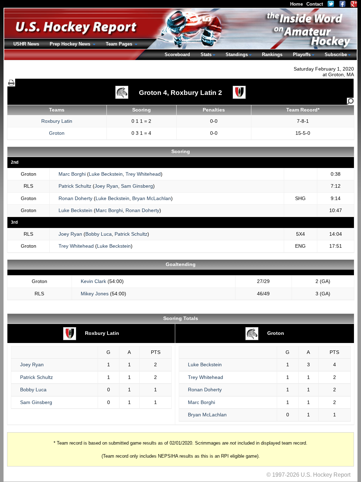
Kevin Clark (93, 281)
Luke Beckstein (106, 174)
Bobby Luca (98, 234)
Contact (314, 4)
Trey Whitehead (143, 174)
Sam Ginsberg (137, 186)
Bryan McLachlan (151, 198)
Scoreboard (177, 54)
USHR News (26, 44)
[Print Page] (11, 82)
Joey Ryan (106, 186)
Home (296, 4)
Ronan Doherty (75, 198)
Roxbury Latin (56, 121)
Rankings (272, 54)
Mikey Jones (95, 293)
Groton (57, 133)
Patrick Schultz (75, 186)
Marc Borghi (72, 174)
